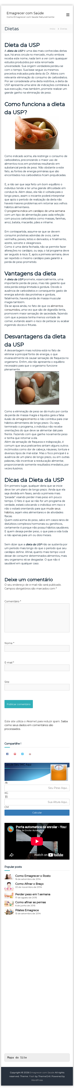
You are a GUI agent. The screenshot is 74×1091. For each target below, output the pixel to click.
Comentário (12, 601)
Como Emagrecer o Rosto (33, 876)
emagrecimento (26, 419)
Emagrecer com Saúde (25, 13)
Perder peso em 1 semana (32, 894)
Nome (9, 643)
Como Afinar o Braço (29, 883)
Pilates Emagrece (27, 910)
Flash (31, 1076)
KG (6, 793)
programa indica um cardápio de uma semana (36, 211)
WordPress (37, 1080)
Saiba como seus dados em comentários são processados (36, 725)
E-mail (9, 662)
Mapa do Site (17, 1057)
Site (6, 682)
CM (6, 807)
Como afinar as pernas (30, 902)
